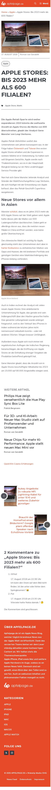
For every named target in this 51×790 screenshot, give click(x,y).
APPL (7, 704)
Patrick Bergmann (12, 408)
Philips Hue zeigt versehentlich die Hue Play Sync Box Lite (24, 399)
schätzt (13, 211)
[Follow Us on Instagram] (12, 753)
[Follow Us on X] (6, 753)
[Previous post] (4, 496)
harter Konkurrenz (10, 248)
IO (5, 724)
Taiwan (32, 148)
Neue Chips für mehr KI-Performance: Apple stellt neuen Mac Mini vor (23, 443)
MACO (7, 729)
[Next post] (47, 525)
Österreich (19, 148)
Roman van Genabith (13, 432)
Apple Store (10, 105)
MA (5, 719)
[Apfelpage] (12, 3)
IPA (5, 714)
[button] (35, 3)
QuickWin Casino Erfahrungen (18, 463)
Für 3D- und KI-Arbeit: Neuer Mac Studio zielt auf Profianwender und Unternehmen (24, 421)
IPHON (7, 709)
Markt (19, 105)
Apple (5, 63)
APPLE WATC (11, 734)
